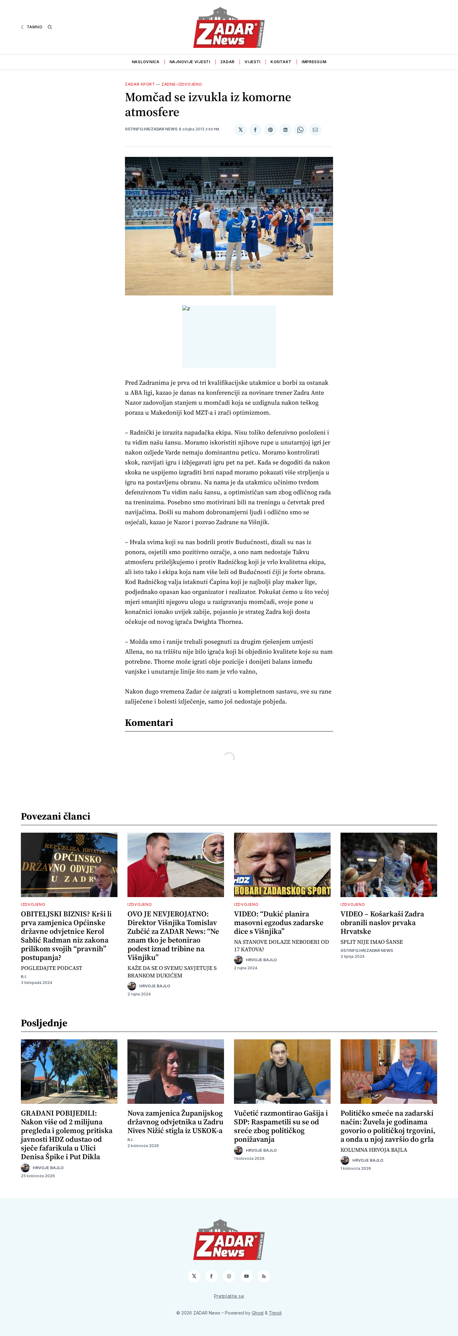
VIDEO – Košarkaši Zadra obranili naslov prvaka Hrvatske (382, 922)
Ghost (258, 1312)
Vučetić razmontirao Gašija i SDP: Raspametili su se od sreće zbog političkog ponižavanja (281, 1126)
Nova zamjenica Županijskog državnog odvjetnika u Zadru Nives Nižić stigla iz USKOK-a (175, 1122)
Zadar (227, 61)
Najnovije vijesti (189, 61)
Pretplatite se (229, 1296)
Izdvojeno (33, 904)
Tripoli (275, 1312)
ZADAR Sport (140, 84)
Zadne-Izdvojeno (181, 84)
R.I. (24, 976)
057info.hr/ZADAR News (151, 129)
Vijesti (252, 61)
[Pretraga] (49, 27)
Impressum (314, 61)
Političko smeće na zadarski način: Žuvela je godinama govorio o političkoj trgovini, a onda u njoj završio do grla (388, 1126)
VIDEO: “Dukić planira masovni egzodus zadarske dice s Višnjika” (278, 922)
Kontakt (281, 61)
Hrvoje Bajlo (154, 986)
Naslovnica (146, 61)
